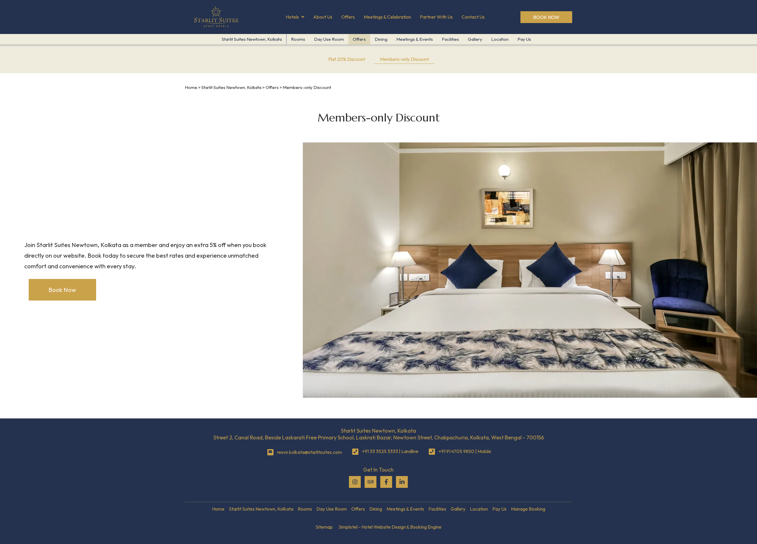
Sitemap (324, 527)
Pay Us (524, 39)
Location (500, 39)
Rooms (298, 39)
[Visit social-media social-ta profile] (370, 482)
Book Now (546, 17)
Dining (381, 39)
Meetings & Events (414, 39)
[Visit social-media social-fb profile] (386, 482)
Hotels (292, 17)
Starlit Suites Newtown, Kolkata (252, 39)
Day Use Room (329, 39)
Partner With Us (436, 17)
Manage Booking (528, 509)
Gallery (475, 39)
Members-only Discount (404, 59)
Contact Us (473, 17)
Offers (348, 17)
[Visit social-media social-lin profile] (402, 482)
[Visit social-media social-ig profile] (355, 482)
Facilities (450, 39)
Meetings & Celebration (387, 17)
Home (191, 87)
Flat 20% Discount (346, 59)
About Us (322, 17)
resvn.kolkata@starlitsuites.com (309, 452)
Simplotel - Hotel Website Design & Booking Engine (390, 527)
